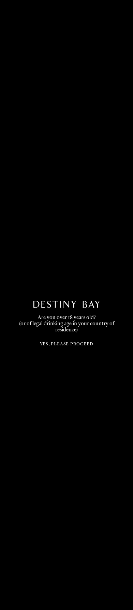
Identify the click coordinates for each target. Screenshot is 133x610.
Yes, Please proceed (65, 344)
